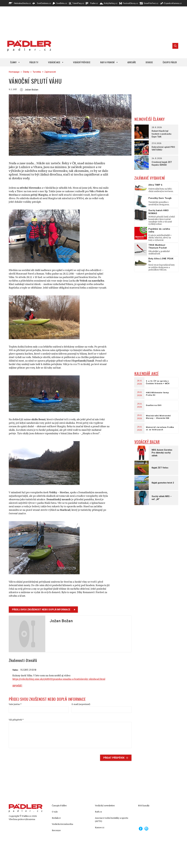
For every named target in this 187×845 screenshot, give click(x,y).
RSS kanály (143, 805)
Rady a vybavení (107, 62)
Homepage (14, 72)
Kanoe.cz (99, 827)
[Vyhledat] (175, 46)
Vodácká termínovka (62, 824)
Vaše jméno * (15, 704)
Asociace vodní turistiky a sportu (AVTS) (111, 820)
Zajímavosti (50, 72)
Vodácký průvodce (81, 62)
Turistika (37, 72)
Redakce (56, 818)
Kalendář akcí (146, 373)
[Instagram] (146, 828)
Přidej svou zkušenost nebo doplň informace (41, 609)
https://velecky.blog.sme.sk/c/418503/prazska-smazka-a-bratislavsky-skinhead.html (58, 679)
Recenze (56, 830)
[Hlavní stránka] (28, 45)
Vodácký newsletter (105, 805)
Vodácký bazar (147, 441)
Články (13, 62)
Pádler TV (33, 62)
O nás (55, 811)
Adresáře (131, 62)
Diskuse (149, 62)
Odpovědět (17, 685)
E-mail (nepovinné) (81, 704)
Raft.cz (98, 811)
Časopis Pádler (170, 62)
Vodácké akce (54, 62)
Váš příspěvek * (16, 720)
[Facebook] (140, 828)
